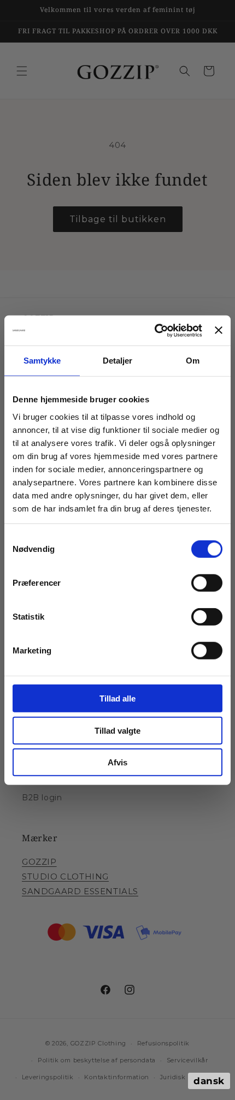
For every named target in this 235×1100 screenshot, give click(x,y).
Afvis (117, 762)
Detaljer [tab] (118, 360)
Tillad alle (117, 698)
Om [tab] (192, 360)
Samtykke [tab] (42, 360)
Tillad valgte (117, 730)
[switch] (206, 583)
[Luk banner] (218, 330)
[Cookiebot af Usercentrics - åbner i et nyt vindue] (154, 330)
